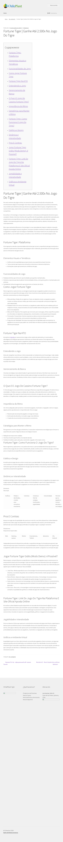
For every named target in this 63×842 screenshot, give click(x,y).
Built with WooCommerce (10, 832)
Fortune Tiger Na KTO (18, 81)
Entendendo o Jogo (17, 85)
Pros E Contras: (15, 142)
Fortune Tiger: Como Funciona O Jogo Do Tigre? (18, 122)
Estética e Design (16, 130)
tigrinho (12, 337)
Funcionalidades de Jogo (20, 68)
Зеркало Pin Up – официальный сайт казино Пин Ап (17, 663)
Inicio (5, 13)
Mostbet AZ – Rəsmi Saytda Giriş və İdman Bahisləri (48, 663)
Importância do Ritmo (18, 106)
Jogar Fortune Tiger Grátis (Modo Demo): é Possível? (18, 151)
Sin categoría (12, 19)
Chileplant (26, 28)
